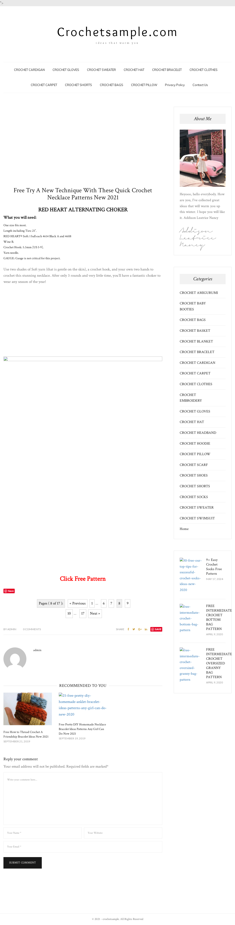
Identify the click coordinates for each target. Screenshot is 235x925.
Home (184, 529)
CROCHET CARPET (44, 85)
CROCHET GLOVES (66, 70)
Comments (32, 629)
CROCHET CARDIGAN (29, 70)
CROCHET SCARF (194, 464)
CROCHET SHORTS (78, 85)
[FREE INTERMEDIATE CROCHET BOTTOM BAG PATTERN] (191, 618)
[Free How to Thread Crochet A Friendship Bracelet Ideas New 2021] (27, 709)
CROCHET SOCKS (194, 497)
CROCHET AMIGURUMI (199, 292)
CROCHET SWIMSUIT (197, 518)
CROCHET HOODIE (195, 443)
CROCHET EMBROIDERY (191, 398)
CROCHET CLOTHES (204, 70)
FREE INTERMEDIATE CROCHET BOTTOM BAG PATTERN (219, 617)
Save (158, 629)
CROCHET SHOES (194, 475)
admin (9, 629)
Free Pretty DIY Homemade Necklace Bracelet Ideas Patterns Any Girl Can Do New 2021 (82, 729)
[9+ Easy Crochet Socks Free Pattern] (191, 575)
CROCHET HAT (134, 70)
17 (82, 613)
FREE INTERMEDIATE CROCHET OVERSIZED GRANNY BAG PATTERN (219, 663)
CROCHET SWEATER (101, 70)
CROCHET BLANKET (196, 341)
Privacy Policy (175, 85)
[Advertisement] (82, 147)
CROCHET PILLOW (144, 85)
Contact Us (200, 85)
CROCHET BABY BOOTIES (193, 306)
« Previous (78, 603)
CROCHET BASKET (195, 330)
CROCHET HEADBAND (198, 432)
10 (69, 613)
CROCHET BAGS (111, 85)
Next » (95, 613)
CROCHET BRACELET (167, 70)
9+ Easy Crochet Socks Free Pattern (214, 566)
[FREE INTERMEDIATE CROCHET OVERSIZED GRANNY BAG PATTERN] (191, 665)
